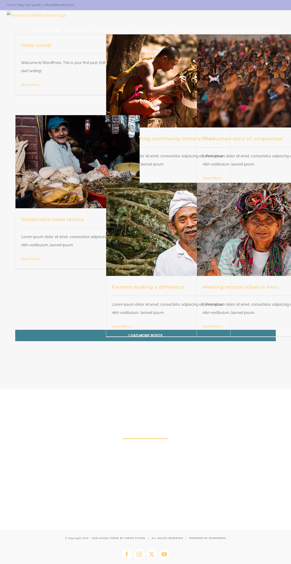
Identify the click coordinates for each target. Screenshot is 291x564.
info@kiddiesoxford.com (59, 5)
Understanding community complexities (163, 138)
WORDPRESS (217, 538)
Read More (30, 85)
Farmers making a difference (148, 287)
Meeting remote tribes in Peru (240, 287)
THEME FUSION (134, 538)
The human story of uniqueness (243, 138)
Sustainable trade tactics (52, 219)
